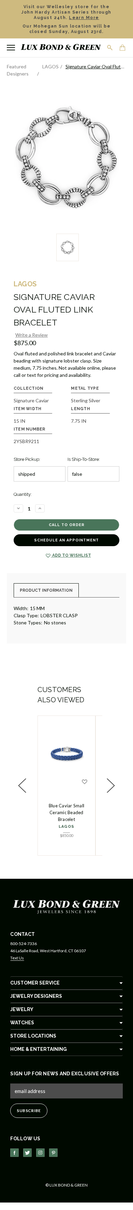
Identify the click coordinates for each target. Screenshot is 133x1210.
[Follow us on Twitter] (27, 1152)
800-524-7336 (23, 943)
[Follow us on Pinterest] (53, 1152)
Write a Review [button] (31, 335)
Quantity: (23, 494)
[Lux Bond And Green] (66, 906)
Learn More (84, 17)
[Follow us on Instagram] (40, 1152)
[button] (22, 785)
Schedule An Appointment (66, 540)
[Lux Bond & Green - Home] (61, 48)
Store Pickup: (27, 459)
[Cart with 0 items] (122, 48)
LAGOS (67, 826)
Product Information (46, 590)
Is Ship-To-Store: (84, 459)
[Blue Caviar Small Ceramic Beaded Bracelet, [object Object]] (66, 754)
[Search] (110, 48)
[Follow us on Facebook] (14, 1152)
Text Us (17, 957)
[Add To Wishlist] (84, 782)
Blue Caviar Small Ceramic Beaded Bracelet (66, 812)
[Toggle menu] (11, 47)
